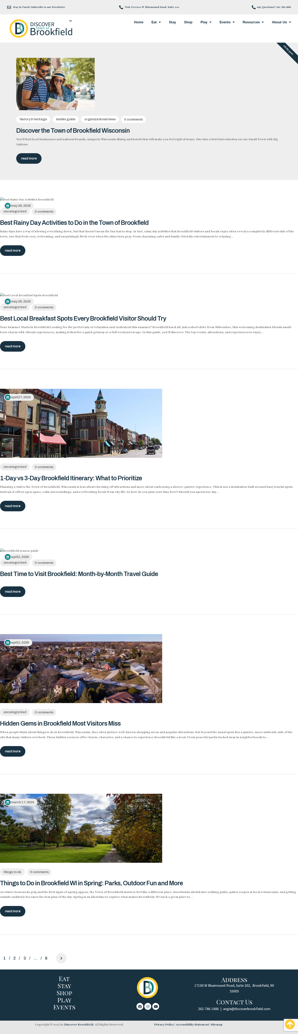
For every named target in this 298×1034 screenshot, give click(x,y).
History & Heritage (33, 119)
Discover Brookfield (78, 1024)
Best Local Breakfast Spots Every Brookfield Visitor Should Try (83, 318)
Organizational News (100, 119)
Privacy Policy (164, 1024)
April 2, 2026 (20, 557)
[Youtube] (155, 1006)
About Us (279, 22)
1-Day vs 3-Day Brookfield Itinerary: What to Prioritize (71, 478)
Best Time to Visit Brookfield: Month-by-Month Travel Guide (79, 574)
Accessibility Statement (192, 1024)
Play (203, 22)
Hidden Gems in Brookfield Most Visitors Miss (60, 723)
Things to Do (12, 872)
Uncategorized (14, 211)
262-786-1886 (208, 1008)
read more (29, 158)
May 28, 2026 (21, 206)
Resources (251, 22)
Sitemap (216, 1024)
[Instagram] (147, 1006)
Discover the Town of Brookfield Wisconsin (73, 130)
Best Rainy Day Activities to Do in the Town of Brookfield (74, 222)
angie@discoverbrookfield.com (246, 1008)
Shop (188, 22)
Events (225, 22)
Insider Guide (65, 119)
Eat (154, 22)
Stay (172, 22)
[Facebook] (139, 1006)
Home (138, 22)
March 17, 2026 (22, 802)
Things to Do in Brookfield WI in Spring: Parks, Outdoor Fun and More (91, 883)
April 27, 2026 (21, 397)
